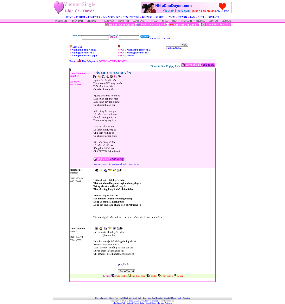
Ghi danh (166, 38)
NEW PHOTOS (131, 17)
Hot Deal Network (164, 303)
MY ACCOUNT (111, 17)
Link (179, 298)
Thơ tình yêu (88, 61)
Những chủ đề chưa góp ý (84, 55)
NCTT (201, 17)
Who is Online (175, 48)
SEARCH (160, 17)
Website (130, 55)
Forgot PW (155, 38)
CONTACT (213, 17)
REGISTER (94, 17)
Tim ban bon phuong (149, 301)
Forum (72, 61)
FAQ (192, 17)
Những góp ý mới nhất (83, 52)
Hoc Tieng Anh (119, 303)
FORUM (80, 17)
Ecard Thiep (151, 303)
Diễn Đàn (77, 47)
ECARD (182, 17)
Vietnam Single (133, 301)
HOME (69, 17)
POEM (171, 17)
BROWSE (147, 17)
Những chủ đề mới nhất (84, 49)
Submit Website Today (136, 303)
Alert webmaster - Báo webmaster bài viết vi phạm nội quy (116, 164)
